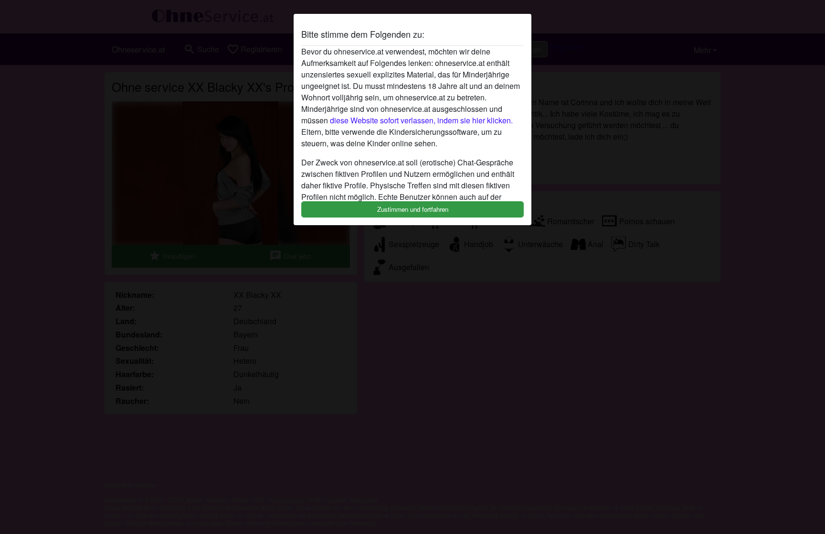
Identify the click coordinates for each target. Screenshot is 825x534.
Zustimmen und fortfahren (412, 209)
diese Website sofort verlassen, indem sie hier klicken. (421, 120)
